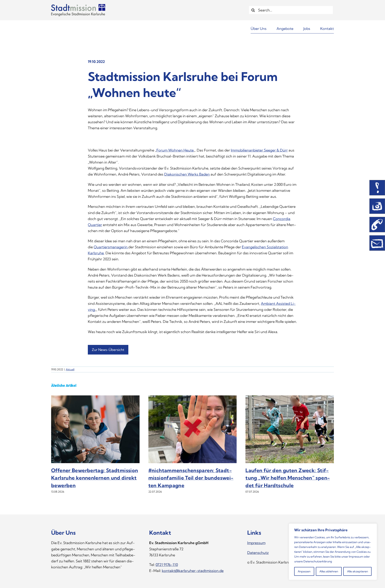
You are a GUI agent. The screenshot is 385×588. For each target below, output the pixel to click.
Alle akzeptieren (357, 571)
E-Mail (377, 243)
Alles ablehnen (328, 571)
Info (377, 187)
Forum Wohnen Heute (175, 150)
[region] (333, 551)
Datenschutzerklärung (317, 561)
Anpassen (304, 571)
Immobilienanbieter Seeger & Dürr (259, 150)
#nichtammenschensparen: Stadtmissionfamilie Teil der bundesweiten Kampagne (190, 477)
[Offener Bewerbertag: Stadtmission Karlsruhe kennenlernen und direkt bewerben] (95, 397)
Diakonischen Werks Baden (187, 174)
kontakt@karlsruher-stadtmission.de (193, 570)
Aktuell (70, 369)
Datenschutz (258, 552)
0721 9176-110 (167, 564)
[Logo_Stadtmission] (78, 5)
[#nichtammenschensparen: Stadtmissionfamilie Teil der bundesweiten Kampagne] (192, 397)
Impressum (356, 556)
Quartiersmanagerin (111, 247)
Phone (377, 224)
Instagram (377, 206)
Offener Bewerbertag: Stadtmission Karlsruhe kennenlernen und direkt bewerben (94, 477)
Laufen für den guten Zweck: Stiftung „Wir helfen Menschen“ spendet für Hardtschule (287, 477)
